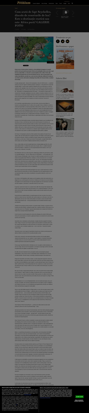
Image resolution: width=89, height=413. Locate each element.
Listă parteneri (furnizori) (45, 397)
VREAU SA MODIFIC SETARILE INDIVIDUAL (79, 401)
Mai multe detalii (27, 394)
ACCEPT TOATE (79, 396)
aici (16, 404)
